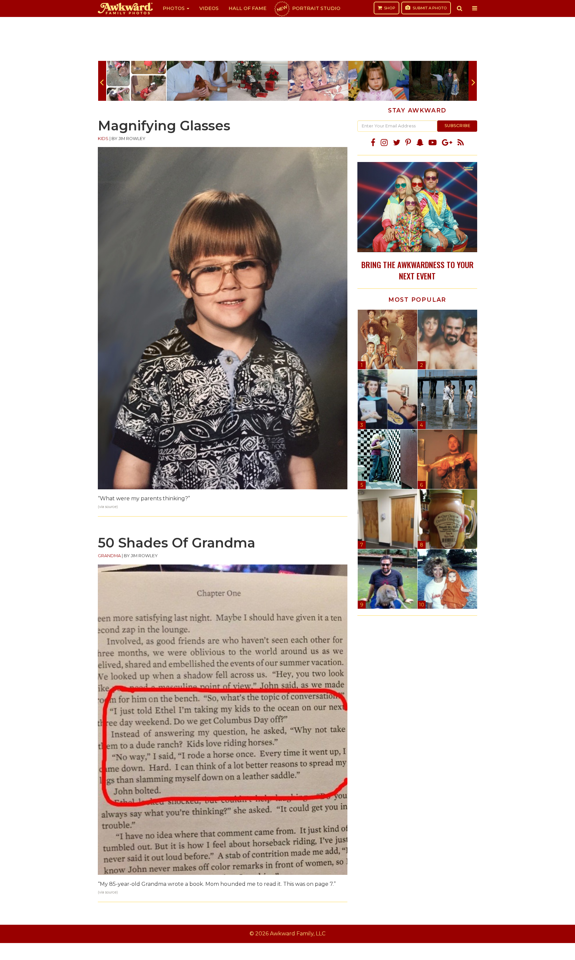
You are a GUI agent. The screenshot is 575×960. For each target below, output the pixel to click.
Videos (209, 8)
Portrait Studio (308, 8)
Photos (174, 8)
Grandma (109, 555)
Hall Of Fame (248, 8)
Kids (103, 138)
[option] (136, 81)
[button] (459, 8)
